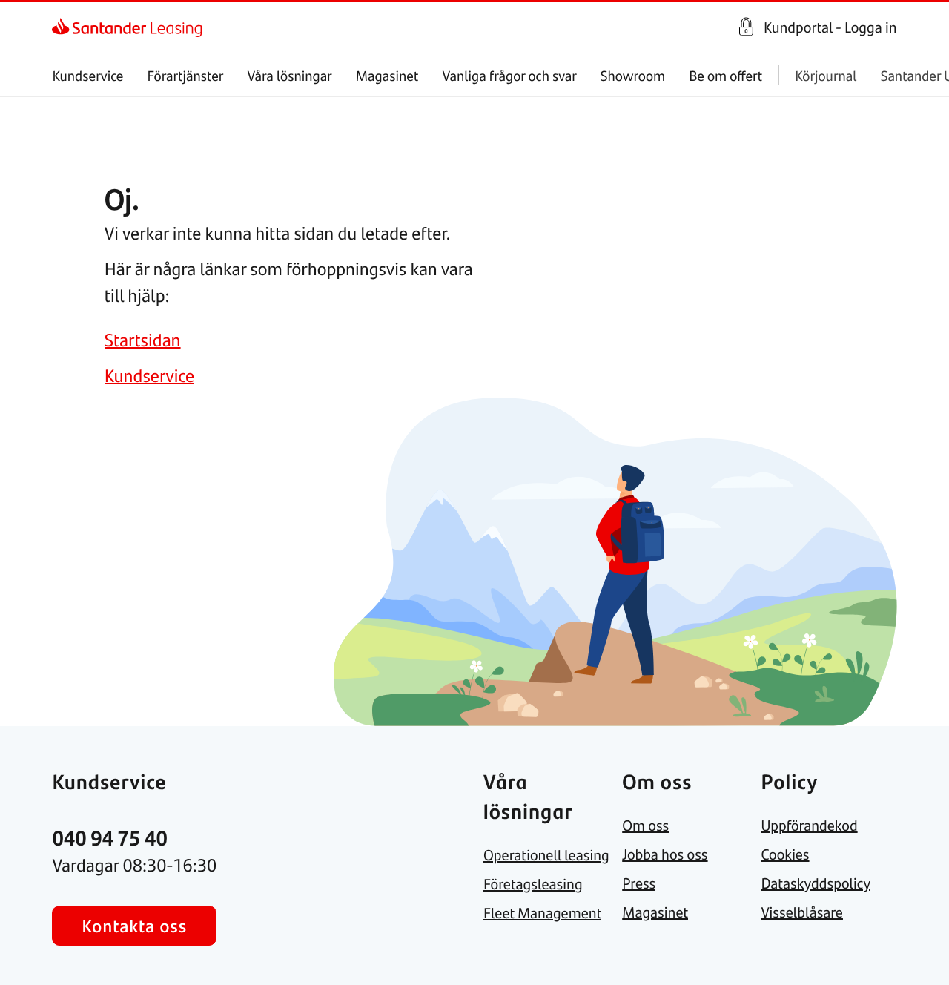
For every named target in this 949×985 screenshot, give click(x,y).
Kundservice (87, 75)
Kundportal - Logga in (830, 27)
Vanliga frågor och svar (509, 75)
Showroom (633, 75)
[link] (65, 27)
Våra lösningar (289, 75)
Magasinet (387, 75)
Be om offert (725, 75)
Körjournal (825, 75)
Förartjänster (186, 75)
